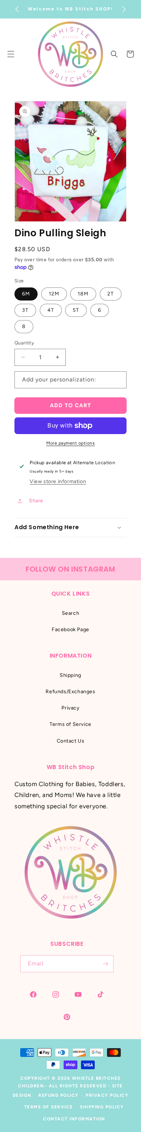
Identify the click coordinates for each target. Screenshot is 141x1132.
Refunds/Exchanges (70, 691)
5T (76, 310)
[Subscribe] (105, 963)
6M (26, 294)
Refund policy (58, 1095)
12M (54, 294)
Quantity (24, 343)
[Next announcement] (124, 9)
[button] (114, 54)
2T (110, 294)
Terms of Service (70, 724)
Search (71, 613)
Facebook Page (70, 629)
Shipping (70, 675)
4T (50, 310)
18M (83, 294)
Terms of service (48, 1106)
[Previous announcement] (17, 9)
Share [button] (36, 501)
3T (25, 310)
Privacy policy (107, 1095)
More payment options (70, 443)
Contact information (74, 1118)
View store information (58, 481)
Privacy (70, 708)
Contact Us (71, 741)
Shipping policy (102, 1106)
